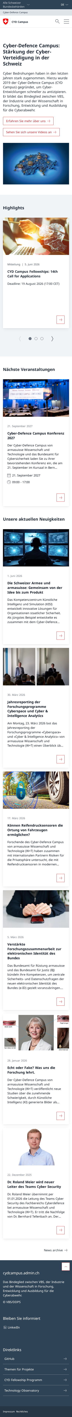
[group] (36, 273)
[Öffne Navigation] (66, 21)
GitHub (9, 1359)
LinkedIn (14, 1327)
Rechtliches (22, 1411)
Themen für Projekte (19, 1369)
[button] (30, 338)
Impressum (9, 1411)
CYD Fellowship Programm (23, 1380)
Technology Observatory (21, 1390)
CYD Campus (20, 22)
